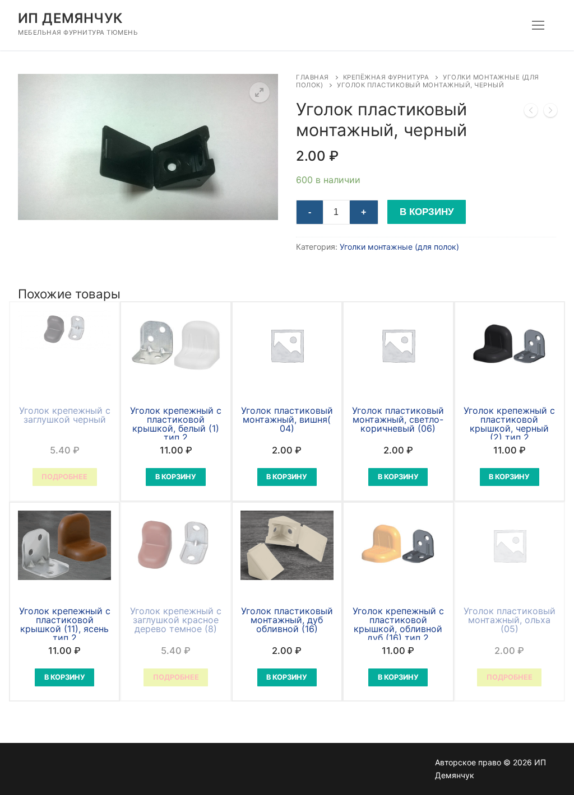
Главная (312, 77)
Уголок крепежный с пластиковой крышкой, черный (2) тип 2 (509, 424)
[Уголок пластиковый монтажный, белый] (550, 112)
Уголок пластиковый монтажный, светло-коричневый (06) (398, 419)
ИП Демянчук (70, 18)
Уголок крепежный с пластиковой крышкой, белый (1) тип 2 (175, 424)
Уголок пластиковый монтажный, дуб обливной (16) (287, 619)
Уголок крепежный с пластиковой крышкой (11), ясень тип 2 (64, 624)
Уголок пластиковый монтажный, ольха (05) (510, 619)
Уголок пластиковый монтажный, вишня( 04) (287, 419)
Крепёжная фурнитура (386, 77)
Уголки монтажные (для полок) (399, 246)
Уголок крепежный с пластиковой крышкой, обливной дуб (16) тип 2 (398, 624)
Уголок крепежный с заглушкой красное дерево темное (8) (175, 619)
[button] (259, 92)
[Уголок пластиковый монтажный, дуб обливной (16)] (531, 112)
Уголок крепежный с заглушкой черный (64, 415)
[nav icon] (538, 25)
